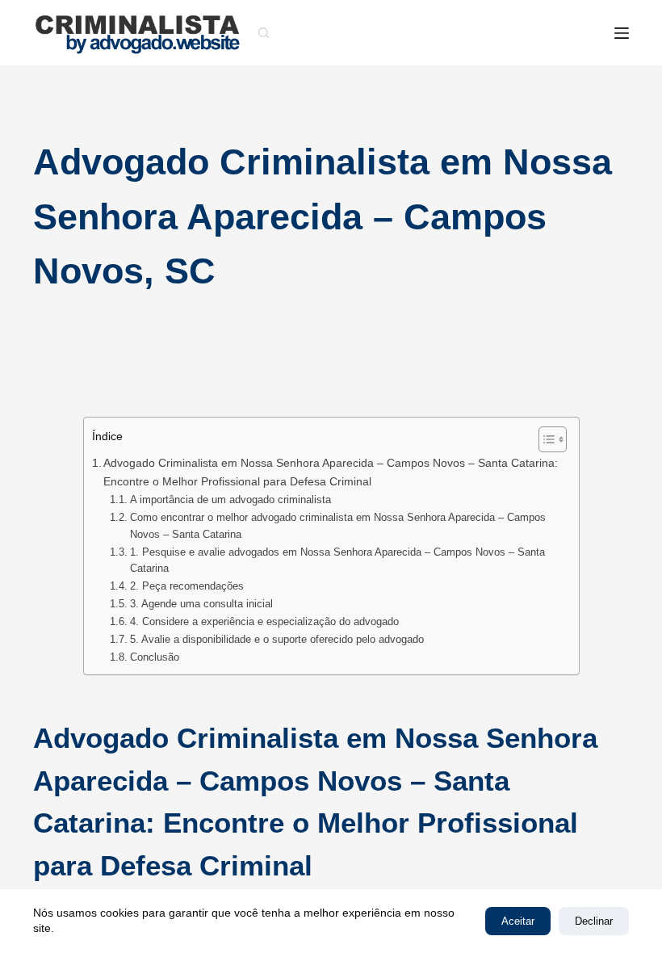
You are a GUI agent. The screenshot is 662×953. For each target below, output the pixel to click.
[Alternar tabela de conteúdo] (544, 439)
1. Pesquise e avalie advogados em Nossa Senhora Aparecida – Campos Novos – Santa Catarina (337, 560)
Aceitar (517, 921)
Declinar (594, 921)
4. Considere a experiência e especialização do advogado (264, 621)
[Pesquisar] (263, 32)
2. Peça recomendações (187, 586)
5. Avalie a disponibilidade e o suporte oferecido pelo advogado (277, 639)
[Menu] (621, 33)
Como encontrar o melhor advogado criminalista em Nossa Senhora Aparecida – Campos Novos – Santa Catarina (338, 525)
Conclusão (154, 657)
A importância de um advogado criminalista (230, 499)
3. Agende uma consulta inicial (201, 604)
